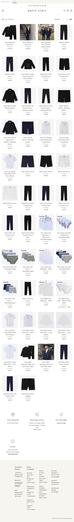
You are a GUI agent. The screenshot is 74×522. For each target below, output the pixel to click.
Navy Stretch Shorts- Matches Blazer (28, 140)
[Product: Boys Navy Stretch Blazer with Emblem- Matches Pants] (10, 127)
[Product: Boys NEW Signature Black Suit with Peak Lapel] (28, 352)
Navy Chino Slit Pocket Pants (10, 234)
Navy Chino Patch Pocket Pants (46, 204)
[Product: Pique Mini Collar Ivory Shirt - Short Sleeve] (28, 320)
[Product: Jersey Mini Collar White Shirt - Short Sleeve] (10, 352)
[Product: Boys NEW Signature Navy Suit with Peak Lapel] (46, 352)
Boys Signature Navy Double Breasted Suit (46, 45)
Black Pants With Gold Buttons (46, 75)
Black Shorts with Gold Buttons (64, 75)
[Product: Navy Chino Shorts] (28, 161)
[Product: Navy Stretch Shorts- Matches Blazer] (28, 127)
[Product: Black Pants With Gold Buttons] (46, 64)
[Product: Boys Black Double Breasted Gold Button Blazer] (28, 64)
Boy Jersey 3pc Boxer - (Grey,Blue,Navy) (9, 301)
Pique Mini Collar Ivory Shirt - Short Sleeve (28, 332)
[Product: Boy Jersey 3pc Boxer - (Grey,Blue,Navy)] (10, 288)
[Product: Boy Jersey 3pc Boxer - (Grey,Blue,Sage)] (28, 256)
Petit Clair (59, 518)
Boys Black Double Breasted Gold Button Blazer (28, 76)
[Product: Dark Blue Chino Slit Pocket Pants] (10, 383)
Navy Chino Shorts (28, 171)
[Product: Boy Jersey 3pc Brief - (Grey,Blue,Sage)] (10, 256)
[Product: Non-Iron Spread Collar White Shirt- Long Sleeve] (46, 127)
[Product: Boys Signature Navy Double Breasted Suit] (46, 32)
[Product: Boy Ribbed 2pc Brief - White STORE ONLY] (64, 288)
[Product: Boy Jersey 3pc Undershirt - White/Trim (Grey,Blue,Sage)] (46, 223)
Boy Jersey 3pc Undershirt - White (46, 268)
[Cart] (71, 11)
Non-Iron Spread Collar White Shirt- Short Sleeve (10, 174)
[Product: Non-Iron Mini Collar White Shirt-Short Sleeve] (10, 320)
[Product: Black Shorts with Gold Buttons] (64, 64)
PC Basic (9, 46)
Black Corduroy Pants (28, 300)
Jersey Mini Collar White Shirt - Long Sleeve (64, 332)
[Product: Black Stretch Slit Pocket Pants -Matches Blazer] (28, 95)
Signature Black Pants (64, 43)
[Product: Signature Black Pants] (64, 32)
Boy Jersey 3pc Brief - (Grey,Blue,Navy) (64, 268)
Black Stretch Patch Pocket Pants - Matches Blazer (46, 108)
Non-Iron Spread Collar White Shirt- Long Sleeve (46, 140)
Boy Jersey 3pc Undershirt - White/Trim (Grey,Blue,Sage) (46, 236)
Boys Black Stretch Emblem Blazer (10, 107)
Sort (9, 19)
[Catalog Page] (67, 11)
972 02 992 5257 (58, 474)
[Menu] (3, 10)
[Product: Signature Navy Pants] (10, 64)
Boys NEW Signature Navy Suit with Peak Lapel (46, 364)
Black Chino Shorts (46, 171)
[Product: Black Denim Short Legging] (28, 383)
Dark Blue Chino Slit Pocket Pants (10, 395)
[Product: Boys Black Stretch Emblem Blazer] (10, 95)
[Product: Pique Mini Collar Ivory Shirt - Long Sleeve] (46, 320)
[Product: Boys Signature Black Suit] (10, 32)
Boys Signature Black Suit (10, 43)
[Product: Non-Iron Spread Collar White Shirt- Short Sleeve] (10, 161)
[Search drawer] (64, 11)
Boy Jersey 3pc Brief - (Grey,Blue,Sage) (10, 268)
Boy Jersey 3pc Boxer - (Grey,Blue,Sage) (27, 269)
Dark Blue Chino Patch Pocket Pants (64, 364)
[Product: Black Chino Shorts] (46, 161)
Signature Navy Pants (10, 75)
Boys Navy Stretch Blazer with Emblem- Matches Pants (10, 141)
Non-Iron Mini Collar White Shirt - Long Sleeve (64, 140)
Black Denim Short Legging (28, 395)
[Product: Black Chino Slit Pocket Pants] (64, 193)
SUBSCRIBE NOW (13, 454)
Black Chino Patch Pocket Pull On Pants (28, 235)
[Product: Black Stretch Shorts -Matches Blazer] (64, 95)
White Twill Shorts (64, 171)
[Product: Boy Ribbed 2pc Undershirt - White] (46, 288)
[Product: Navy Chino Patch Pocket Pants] (46, 193)
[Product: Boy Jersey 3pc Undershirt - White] (46, 256)
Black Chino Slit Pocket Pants (64, 204)
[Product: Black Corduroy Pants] (28, 288)
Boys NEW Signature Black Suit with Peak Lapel (28, 364)
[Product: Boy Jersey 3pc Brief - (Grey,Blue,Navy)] (64, 256)
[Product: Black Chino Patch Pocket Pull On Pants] (28, 223)
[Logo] (37, 10)
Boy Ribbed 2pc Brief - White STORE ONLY (64, 301)
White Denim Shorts (10, 203)
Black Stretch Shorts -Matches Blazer (64, 108)
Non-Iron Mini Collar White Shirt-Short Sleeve (10, 332)
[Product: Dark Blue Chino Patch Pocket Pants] (64, 352)
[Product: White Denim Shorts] (10, 193)
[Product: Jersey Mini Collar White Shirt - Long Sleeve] (64, 320)
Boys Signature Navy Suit (28, 43)
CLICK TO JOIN (61, 423)
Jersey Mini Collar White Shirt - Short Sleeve (10, 364)
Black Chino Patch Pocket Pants (28, 204)
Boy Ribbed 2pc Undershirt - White (46, 300)
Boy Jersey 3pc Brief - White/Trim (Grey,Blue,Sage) (64, 235)
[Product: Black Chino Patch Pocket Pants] (28, 193)
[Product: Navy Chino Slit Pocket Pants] (10, 223)
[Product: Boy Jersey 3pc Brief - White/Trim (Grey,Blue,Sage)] (64, 223)
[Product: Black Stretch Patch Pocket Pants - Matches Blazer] (46, 95)
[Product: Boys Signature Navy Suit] (28, 32)
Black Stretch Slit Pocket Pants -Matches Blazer (28, 108)
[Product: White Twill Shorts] (64, 161)
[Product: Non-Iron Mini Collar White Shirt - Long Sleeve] (64, 127)
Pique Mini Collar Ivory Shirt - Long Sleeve (46, 332)
